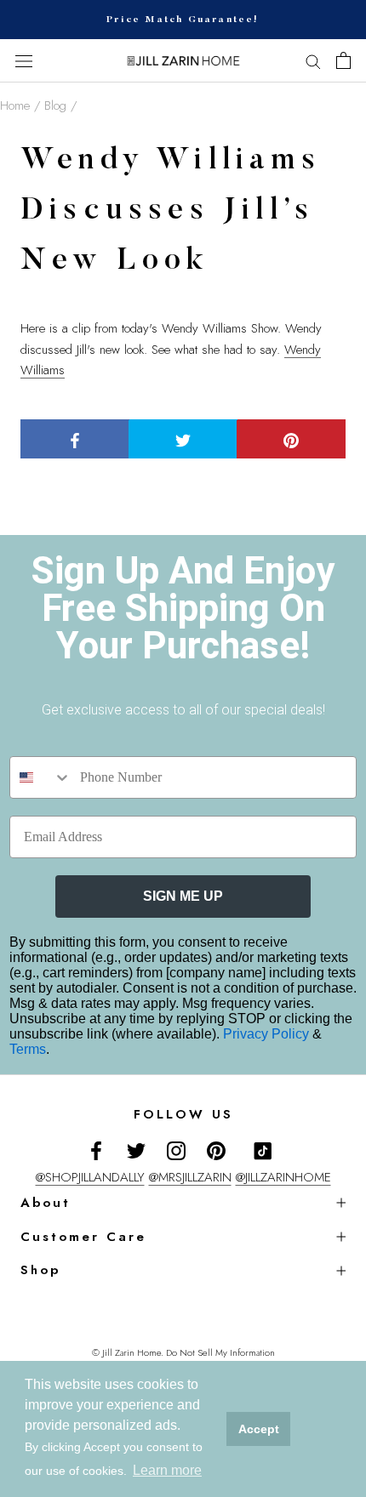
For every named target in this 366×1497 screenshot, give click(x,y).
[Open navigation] (23, 61)
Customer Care (83, 1236)
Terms (27, 1049)
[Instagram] (176, 1150)
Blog (55, 105)
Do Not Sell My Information (220, 1352)
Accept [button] (258, 1429)
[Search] (313, 61)
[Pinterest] (216, 1150)
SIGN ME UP (183, 896)
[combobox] (40, 777)
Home (15, 105)
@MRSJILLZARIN (190, 1177)
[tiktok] (263, 1151)
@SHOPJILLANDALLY (90, 1177)
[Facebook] (96, 1150)
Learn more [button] (167, 1470)
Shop (40, 1270)
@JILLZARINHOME (283, 1177)
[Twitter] (136, 1150)
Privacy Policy (267, 1034)
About (45, 1202)
